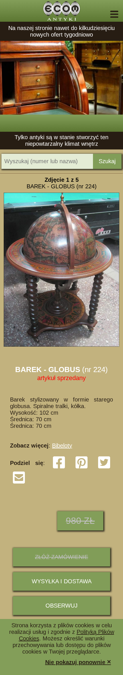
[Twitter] (104, 467)
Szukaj (107, 161)
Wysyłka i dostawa (62, 581)
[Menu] (106, 14)
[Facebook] (59, 467)
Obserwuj (61, 605)
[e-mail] (19, 482)
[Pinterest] (81, 467)
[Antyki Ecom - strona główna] (61, 11)
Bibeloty (62, 445)
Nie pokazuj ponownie (78, 662)
